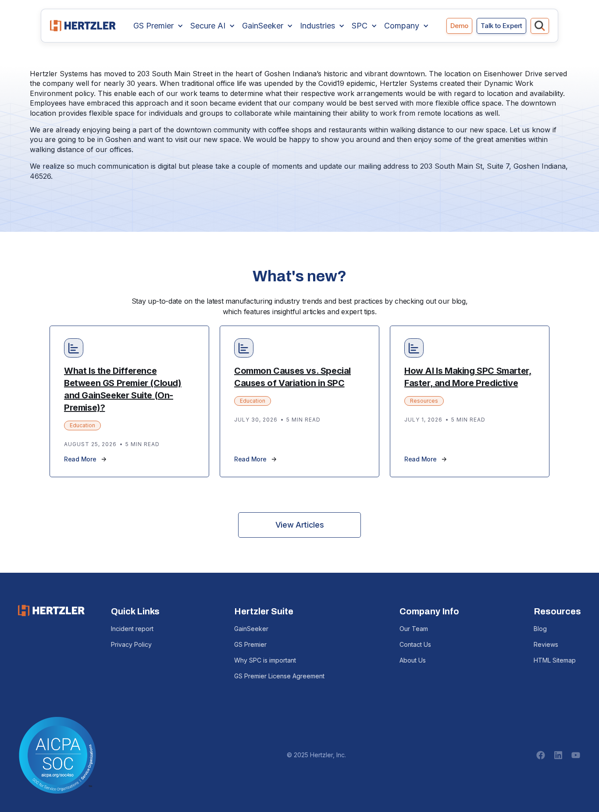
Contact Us (415, 644)
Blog (540, 628)
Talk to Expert (501, 25)
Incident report (132, 628)
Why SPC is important (265, 660)
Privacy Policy (131, 644)
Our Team (413, 628)
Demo (459, 25)
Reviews (546, 644)
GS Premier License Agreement (279, 676)
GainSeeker (251, 628)
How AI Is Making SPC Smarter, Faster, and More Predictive (467, 376)
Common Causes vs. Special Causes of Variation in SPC (292, 376)
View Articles (299, 524)
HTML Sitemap (555, 660)
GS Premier (250, 644)
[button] (158, 26)
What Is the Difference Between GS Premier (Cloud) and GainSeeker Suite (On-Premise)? (123, 389)
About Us (412, 660)
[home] (83, 26)
